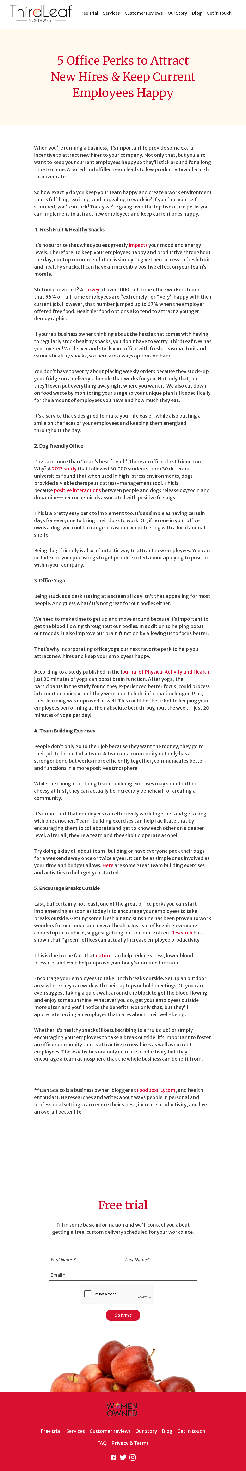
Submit (123, 1315)
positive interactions (78, 490)
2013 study (64, 469)
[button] (113, 1457)
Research (181, 933)
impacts (138, 245)
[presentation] (117, 1294)
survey (91, 290)
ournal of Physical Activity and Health (165, 672)
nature (103, 955)
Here (107, 865)
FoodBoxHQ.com (156, 1090)
